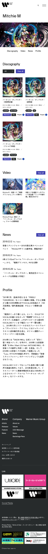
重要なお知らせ (7, 458)
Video (23, 51)
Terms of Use (16, 525)
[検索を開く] (38, 5)
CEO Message (18, 430)
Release (5, 427)
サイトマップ (6, 445)
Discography (12, 51)
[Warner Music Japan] (7, 411)
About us (16, 423)
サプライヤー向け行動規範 (10, 451)
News (30, 51)
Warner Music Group (35, 419)
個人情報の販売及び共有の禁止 (28, 517)
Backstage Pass (19, 436)
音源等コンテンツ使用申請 (10, 448)
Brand (4, 419)
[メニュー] (44, 5)
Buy (14, 114)
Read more (7, 114)
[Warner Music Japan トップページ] (7, 4)
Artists (4, 423)
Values (15, 427)
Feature (5, 430)
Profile (38, 51)
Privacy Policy (6, 525)
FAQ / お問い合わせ (8, 455)
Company (17, 419)
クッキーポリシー (28, 525)
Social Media (7, 502)
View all (20, 71)
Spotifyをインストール (9, 519)
